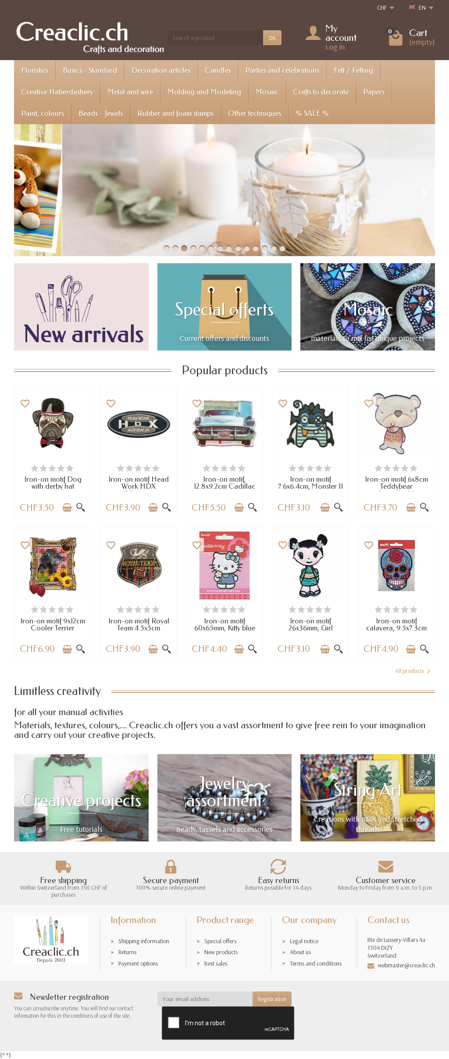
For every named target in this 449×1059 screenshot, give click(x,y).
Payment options (138, 963)
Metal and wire (130, 92)
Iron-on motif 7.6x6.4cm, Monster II (310, 483)
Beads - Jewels (100, 113)
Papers (374, 92)
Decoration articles (161, 70)
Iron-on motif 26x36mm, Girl (311, 625)
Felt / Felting (353, 70)
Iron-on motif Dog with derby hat (53, 483)
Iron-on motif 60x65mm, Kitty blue (224, 625)
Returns (127, 952)
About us (300, 952)
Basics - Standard (90, 70)
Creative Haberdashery (57, 92)
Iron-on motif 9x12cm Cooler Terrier (52, 625)
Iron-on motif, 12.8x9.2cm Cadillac (224, 483)
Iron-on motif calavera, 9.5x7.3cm (396, 625)
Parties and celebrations (282, 70)
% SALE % (312, 113)
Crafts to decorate (321, 92)
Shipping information (143, 941)
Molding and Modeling (204, 92)
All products (409, 671)
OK (272, 38)
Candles (218, 70)
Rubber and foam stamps (175, 113)
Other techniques (254, 113)
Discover (136, 218)
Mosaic (267, 92)
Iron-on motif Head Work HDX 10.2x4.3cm (138, 486)
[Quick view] (81, 507)
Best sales (215, 963)
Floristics (34, 70)
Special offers (220, 941)
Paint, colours (42, 113)
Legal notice (304, 941)
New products (221, 952)
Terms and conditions (316, 963)
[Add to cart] (67, 507)
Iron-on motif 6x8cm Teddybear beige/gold (396, 486)
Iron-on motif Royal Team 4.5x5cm (138, 625)
